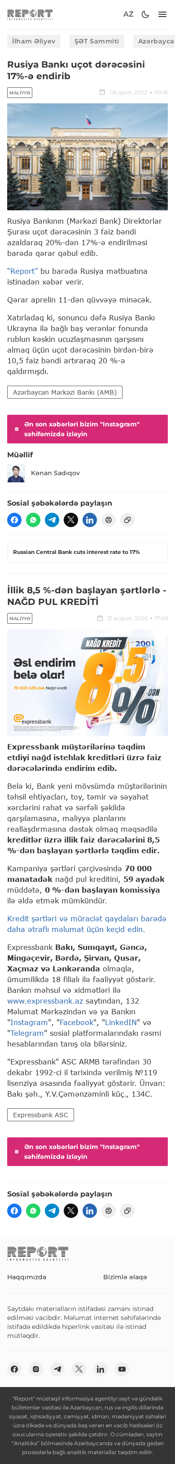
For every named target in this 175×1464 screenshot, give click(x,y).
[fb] (14, 520)
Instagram (29, 1022)
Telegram (27, 1033)
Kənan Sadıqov (55, 473)
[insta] (36, 1369)
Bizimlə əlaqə (125, 1277)
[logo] (30, 14)
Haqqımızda (26, 1277)
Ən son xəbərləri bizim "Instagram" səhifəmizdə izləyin (82, 429)
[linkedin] (90, 520)
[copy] (127, 520)
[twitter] (71, 520)
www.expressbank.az (46, 1000)
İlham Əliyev (34, 41)
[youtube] (122, 1369)
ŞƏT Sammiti (96, 41)
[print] (108, 520)
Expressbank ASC (40, 1115)
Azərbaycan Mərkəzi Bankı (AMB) (65, 392)
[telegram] (52, 520)
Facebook (76, 1022)
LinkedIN (121, 1022)
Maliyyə (19, 93)
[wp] (33, 520)
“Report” (22, 271)
